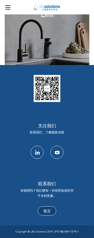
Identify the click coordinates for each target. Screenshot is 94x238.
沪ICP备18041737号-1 (66, 232)
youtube (56, 152)
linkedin (37, 152)
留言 (47, 211)
